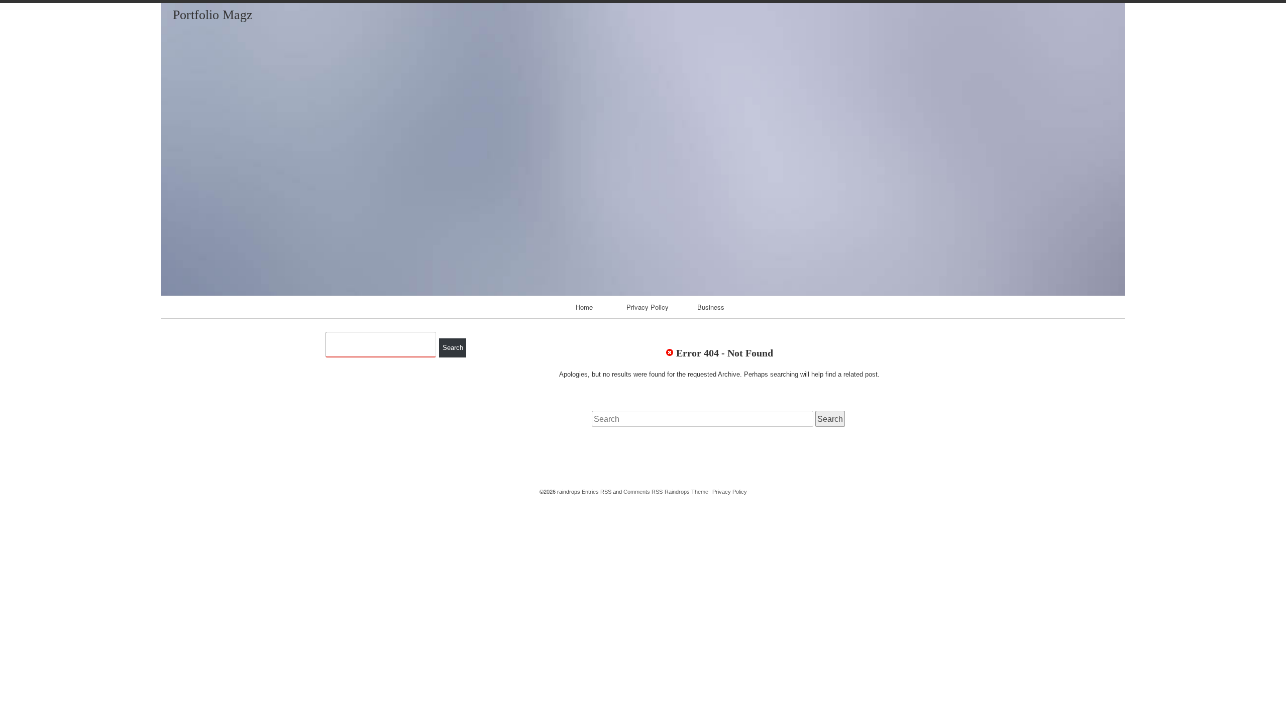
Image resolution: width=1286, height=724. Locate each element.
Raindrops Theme (686, 492)
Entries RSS (596, 492)
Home (584, 307)
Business (710, 307)
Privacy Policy (647, 307)
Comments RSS (643, 492)
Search (453, 347)
